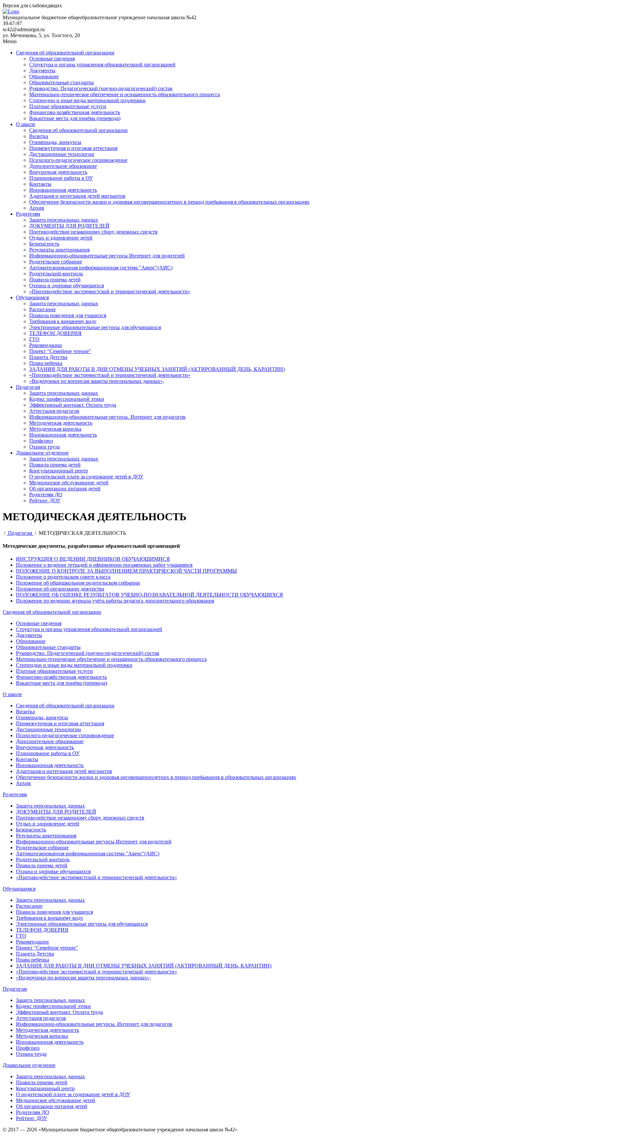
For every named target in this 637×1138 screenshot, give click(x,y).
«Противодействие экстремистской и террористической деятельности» (109, 291)
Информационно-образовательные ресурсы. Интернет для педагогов (107, 417)
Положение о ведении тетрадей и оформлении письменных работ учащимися (104, 565)
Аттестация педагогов (54, 411)
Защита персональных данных (63, 220)
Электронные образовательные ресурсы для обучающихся (95, 327)
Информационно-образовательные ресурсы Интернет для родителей (107, 255)
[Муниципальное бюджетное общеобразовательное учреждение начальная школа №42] (11, 11)
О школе (25, 124)
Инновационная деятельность (63, 190)
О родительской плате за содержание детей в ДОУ (86, 476)
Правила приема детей (55, 279)
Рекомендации (45, 345)
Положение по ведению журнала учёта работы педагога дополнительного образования (115, 601)
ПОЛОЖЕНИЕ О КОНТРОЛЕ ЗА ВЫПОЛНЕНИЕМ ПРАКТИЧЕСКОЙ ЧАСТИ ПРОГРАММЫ (126, 571)
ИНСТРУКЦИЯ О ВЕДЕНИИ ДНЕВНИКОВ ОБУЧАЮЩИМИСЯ (93, 559)
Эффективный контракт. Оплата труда (72, 405)
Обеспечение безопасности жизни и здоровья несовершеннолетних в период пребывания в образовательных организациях (169, 202)
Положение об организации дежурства (60, 589)
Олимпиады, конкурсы (55, 142)
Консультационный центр (58, 470)
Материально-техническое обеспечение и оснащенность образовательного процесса (124, 94)
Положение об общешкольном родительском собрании (78, 583)
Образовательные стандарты (61, 82)
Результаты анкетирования (59, 249)
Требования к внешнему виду (63, 321)
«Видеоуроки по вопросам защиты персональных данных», (96, 381)
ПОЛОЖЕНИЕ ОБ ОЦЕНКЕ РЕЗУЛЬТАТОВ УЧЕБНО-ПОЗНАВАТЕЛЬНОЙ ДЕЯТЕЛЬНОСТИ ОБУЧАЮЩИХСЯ (149, 595)
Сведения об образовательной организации (65, 52)
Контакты (40, 184)
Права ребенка (45, 363)
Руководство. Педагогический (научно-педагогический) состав (101, 88)
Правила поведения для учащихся (67, 315)
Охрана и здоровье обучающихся (66, 285)
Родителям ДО (45, 494)
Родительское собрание (55, 261)
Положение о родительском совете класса (63, 577)
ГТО (34, 339)
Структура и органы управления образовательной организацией (102, 64)
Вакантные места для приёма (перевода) (74, 118)
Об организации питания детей (65, 488)
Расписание (42, 309)
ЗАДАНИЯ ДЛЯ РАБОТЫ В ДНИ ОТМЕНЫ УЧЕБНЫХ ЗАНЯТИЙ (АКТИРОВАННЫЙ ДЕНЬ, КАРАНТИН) (157, 369)
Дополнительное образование (63, 166)
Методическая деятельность (60, 423)
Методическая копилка (55, 429)
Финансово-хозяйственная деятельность (74, 112)
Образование (44, 76)
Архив (36, 208)
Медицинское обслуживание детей (68, 482)
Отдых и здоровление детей (61, 238)
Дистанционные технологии (61, 154)
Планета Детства (48, 357)
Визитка (38, 136)
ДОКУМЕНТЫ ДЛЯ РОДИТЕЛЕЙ (69, 226)
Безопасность (44, 244)
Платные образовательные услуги (67, 106)
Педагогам (28, 387)
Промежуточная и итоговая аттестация (73, 148)
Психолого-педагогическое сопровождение (78, 160)
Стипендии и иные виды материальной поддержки (87, 100)
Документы (42, 70)
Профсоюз (41, 441)
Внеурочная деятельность (58, 172)
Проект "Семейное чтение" (60, 351)
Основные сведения (52, 58)
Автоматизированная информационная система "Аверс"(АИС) (101, 267)
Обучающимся (32, 297)
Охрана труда (44, 447)
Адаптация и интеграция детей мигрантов (77, 196)
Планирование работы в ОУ (61, 178)
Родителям (28, 214)
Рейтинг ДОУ (44, 500)
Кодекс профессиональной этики (66, 399)
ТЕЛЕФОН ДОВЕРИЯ (55, 333)
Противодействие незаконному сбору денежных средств (93, 232)
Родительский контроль (56, 273)
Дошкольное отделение (42, 453)
